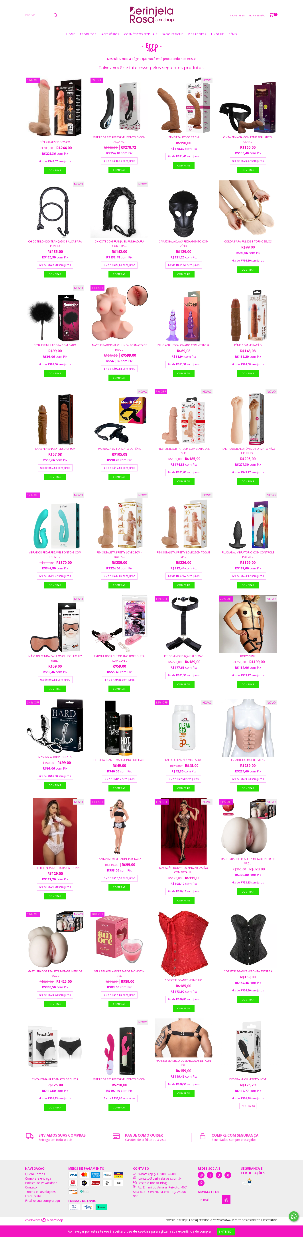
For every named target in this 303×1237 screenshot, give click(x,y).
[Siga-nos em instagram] (201, 1175)
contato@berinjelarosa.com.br (160, 1178)
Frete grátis (33, 1196)
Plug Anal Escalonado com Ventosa (183, 345)
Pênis (233, 34)
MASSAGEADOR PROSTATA (55, 757)
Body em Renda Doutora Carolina (55, 868)
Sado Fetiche (172, 34)
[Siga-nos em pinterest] (201, 1183)
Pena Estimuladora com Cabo (55, 345)
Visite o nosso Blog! (153, 1183)
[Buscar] (55, 15)
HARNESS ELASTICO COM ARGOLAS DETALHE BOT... (183, 1063)
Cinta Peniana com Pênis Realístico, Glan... (248, 139)
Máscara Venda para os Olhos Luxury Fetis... (55, 658)
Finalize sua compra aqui (43, 1200)
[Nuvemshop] (44, 1221)
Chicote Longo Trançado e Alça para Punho (55, 244)
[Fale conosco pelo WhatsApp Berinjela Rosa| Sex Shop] (294, 1216)
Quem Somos (35, 1174)
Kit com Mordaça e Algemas (183, 656)
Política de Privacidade (41, 1183)
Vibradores (197, 34)
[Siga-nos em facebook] (210, 1175)
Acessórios (110, 34)
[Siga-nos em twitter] (227, 1175)
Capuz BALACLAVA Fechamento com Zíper (183, 244)
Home (70, 34)
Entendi (226, 1231)
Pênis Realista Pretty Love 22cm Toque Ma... (183, 555)
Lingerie (217, 34)
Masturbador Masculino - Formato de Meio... (119, 347)
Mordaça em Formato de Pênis (119, 449)
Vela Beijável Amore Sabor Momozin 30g (119, 973)
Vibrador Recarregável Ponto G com (119, 1079)
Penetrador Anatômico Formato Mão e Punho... (248, 451)
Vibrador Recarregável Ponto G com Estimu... (55, 555)
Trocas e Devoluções (40, 1192)
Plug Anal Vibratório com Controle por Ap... (248, 555)
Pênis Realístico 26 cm (55, 142)
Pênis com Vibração (248, 345)
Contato (31, 1187)
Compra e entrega (38, 1178)
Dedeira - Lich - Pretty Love (247, 1079)
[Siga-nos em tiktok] (219, 1175)
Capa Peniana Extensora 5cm (55, 449)
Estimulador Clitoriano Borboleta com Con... (119, 658)
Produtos (88, 34)
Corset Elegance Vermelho (183, 980)
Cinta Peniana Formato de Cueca (55, 1079)
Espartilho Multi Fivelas (248, 760)
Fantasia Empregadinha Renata (119, 859)
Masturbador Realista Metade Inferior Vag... (248, 861)
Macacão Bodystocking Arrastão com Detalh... (183, 870)
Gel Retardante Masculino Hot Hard (119, 760)
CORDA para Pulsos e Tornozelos (248, 241)
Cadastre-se (237, 15)
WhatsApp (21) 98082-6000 (157, 1174)
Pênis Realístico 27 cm (184, 137)
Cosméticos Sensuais (140, 34)
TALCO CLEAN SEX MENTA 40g (184, 760)
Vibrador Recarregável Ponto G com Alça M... (119, 139)
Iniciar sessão (256, 15)
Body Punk (248, 656)
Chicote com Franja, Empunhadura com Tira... (119, 244)
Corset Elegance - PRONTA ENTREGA (248, 971)
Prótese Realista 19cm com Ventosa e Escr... (184, 451)
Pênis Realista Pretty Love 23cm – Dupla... (119, 555)
